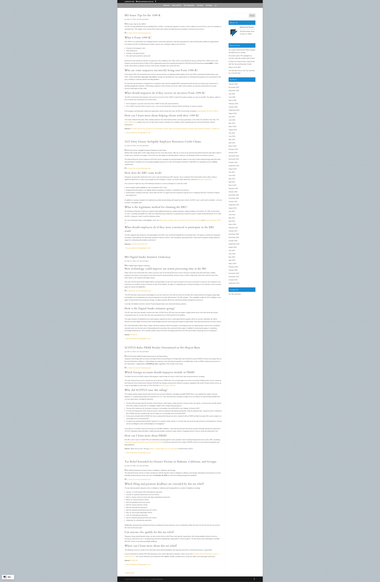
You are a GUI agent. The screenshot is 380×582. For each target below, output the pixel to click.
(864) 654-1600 (130, 1)
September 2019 (234, 283)
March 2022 (232, 185)
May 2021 (232, 218)
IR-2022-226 (135, 128)
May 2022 (232, 178)
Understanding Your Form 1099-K (207, 111)
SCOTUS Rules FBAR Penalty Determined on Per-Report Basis (162, 347)
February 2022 (233, 188)
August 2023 (233, 130)
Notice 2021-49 (185, 220)
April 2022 (232, 182)
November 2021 (234, 198)
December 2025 (234, 87)
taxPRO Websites (157, 579)
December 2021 (234, 195)
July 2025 (232, 94)
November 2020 (234, 237)
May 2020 (232, 257)
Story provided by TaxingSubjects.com (138, 133)
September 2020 (234, 244)
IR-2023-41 (134, 334)
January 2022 (233, 192)
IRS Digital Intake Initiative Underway (148, 257)
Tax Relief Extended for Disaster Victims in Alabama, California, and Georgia (170, 461)
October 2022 (233, 162)
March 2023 (232, 146)
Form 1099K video (130, 122)
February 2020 (233, 267)
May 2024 (232, 123)
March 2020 (232, 263)
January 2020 (233, 270)
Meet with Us (176, 5)
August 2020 (233, 247)
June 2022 (232, 175)
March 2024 (232, 126)
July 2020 (232, 250)
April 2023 (232, 143)
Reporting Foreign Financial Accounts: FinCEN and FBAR (143, 442)
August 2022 (233, 169)
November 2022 (234, 159)
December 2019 (234, 273)
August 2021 (233, 208)
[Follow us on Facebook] (155, 1)
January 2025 (233, 107)
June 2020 (232, 254)
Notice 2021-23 (175, 220)
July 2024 (232, 116)
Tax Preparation (189, 5)
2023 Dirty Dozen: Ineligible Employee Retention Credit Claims (163, 141)
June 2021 (232, 214)
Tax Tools (200, 5)
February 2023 (233, 149)
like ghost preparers (204, 179)
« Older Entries (129, 573)
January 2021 (233, 231)
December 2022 (234, 156)
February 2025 (233, 103)
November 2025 (234, 90)
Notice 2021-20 (164, 220)
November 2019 (234, 276)
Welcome (166, 5)
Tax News (209, 5)
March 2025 (232, 100)
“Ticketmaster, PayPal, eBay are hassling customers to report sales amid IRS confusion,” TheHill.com (186, 128)
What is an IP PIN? (235, 67)
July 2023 (232, 133)
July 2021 (232, 211)
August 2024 (233, 113)
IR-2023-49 (134, 244)
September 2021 (234, 205)
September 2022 (234, 165)
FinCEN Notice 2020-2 (167, 385)
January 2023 (233, 152)
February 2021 (233, 227)
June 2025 (232, 97)
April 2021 (232, 221)
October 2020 (233, 241)
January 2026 (233, 84)
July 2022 (232, 172)
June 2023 (232, 136)
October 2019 (233, 280)
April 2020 (232, 260)
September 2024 (234, 110)
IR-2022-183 (143, 244)
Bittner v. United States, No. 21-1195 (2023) (164, 448)
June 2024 (232, 120)
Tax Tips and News (143, 19)
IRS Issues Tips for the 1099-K (143, 15)
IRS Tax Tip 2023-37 (146, 128)
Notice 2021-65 (196, 220)
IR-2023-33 (134, 560)
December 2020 (234, 234)
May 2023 (232, 139)
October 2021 (233, 201)
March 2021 (232, 224)
